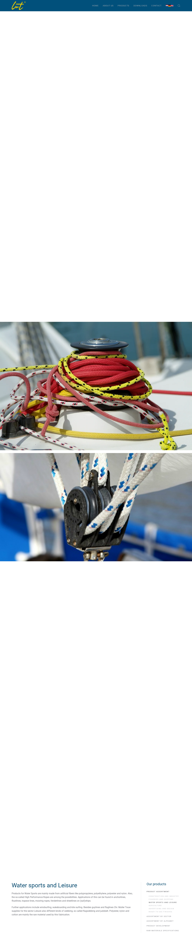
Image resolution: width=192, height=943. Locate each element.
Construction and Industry (164, 896)
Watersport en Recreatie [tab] (94, 558)
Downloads (140, 6)
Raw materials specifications (163, 931)
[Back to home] (19, 5)
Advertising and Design (161, 909)
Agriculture (155, 905)
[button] (179, 5)
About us (108, 6)
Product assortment (158, 892)
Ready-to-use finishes (160, 912)
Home (95, 6)
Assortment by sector (159, 916)
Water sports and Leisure (163, 902)
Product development (158, 926)
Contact (156, 6)
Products (123, 6)
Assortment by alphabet (160, 921)
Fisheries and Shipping (161, 899)
